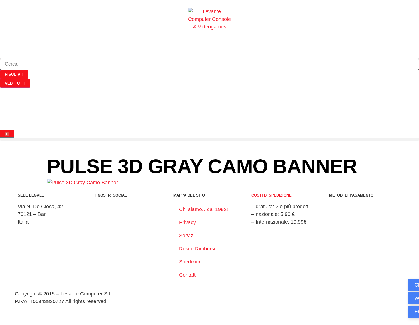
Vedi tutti (15, 83)
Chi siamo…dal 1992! (203, 209)
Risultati (14, 74)
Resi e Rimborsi (197, 249)
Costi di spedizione (271, 195)
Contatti (188, 275)
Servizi (186, 235)
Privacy (187, 222)
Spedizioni (191, 262)
